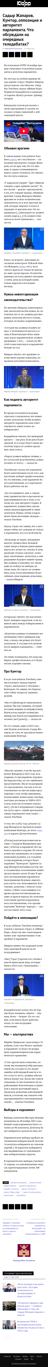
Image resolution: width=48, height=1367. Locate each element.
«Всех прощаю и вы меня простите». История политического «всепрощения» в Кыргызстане (30, 1290)
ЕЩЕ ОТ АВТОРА (11, 1277)
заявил (13, 159)
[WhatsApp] (30, 54)
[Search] (44, 3)
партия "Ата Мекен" (28, 1189)
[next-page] (8, 1337)
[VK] (17, 54)
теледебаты (21, 1195)
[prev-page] (4, 1337)
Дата (32, 1356)
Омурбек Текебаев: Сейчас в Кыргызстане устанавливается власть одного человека (13, 1228)
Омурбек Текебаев (11, 1189)
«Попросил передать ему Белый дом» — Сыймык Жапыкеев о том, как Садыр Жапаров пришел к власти (30, 1309)
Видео (25, 1356)
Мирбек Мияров (10, 1186)
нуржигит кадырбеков (27, 1186)
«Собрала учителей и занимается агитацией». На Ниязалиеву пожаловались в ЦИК (35, 1228)
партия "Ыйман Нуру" (12, 1192)
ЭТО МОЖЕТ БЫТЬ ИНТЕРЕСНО (18, 1274)
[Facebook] (5, 54)
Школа (39, 1356)
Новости (7, 1356)
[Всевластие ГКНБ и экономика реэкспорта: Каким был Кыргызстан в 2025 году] (9, 1324)
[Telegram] (23, 54)
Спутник (18, 1359)
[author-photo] (24, 1256)
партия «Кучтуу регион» (32, 1192)
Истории (16, 1356)
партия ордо (8, 1195)
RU (32, 1359)
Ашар (26, 1359)
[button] (4, 3)
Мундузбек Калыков (13, 49)
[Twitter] (11, 54)
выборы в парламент (19, 1183)
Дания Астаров (35, 1183)
